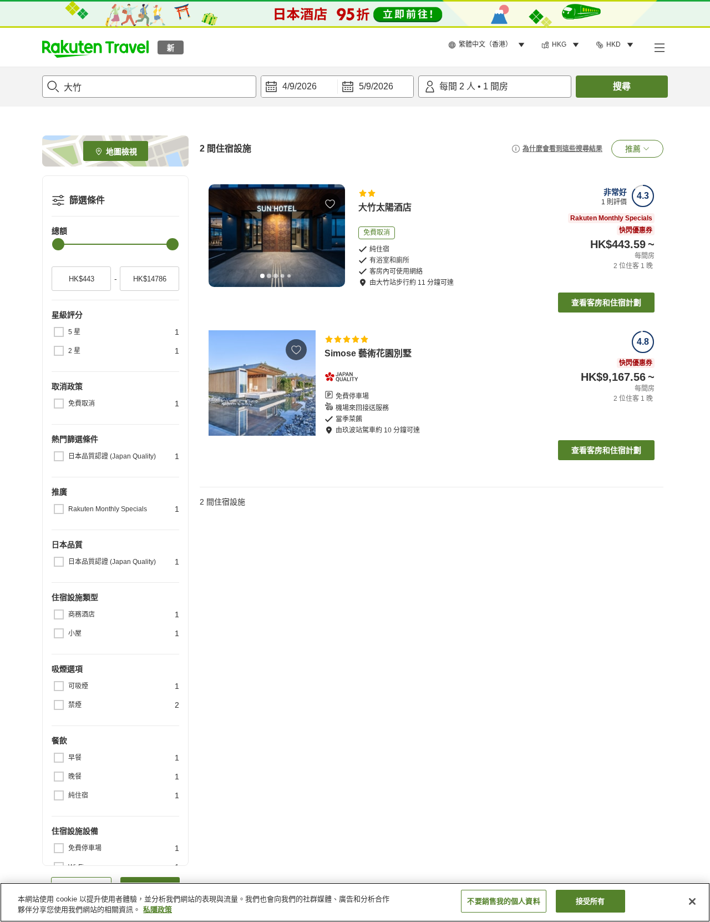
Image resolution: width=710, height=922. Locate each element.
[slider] (58, 244)
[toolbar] (337, 86)
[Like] (330, 203)
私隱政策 (157, 910)
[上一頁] (221, 235)
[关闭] (692, 901)
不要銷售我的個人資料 (503, 901)
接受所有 (590, 901)
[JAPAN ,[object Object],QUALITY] (344, 377)
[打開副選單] (659, 47)
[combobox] (149, 86)
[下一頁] (333, 235)
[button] (95, 47)
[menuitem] (488, 45)
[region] (355, 902)
